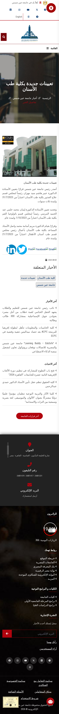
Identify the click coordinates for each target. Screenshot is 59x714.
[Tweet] (22, 249)
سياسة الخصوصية (16, 680)
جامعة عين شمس (46, 284)
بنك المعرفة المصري (44, 566)
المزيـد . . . (50, 578)
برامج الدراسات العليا (44, 605)
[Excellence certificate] (11, 701)
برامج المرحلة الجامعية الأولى (39, 601)
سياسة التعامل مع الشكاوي (43, 683)
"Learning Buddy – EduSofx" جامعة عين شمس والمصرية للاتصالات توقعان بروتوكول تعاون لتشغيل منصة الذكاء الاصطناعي (29, 347)
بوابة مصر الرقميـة (45, 570)
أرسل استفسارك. (29, 496)
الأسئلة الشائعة (16, 691)
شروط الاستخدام (29, 698)
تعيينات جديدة (28, 277)
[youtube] (28, 9)
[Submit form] (7, 634)
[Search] (4, 37)
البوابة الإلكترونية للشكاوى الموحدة (37, 574)
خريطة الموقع (47, 558)
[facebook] (45, 9)
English (19, 16)
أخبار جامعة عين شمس (25, 98)
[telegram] (37, 16)
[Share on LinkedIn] (11, 249)
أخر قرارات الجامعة (29, 416)
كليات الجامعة (47, 596)
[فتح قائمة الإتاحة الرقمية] (51, 8)
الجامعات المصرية (45, 562)
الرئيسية (46, 98)
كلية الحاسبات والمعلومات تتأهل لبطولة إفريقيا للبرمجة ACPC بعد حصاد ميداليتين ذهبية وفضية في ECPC (29, 331)
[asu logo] (29, 32)
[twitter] (37, 9)
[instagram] (19, 9)
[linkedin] (10, 9)
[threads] (28, 16)
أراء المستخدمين (48, 648)
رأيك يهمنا (52, 642)
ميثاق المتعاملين (43, 691)
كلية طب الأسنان (46, 277)
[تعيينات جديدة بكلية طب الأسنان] (29, 156)
